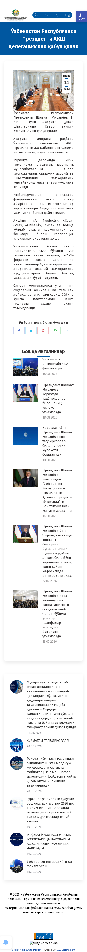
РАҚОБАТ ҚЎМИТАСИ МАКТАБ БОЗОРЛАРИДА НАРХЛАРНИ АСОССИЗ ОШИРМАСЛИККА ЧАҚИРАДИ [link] (49, 841)
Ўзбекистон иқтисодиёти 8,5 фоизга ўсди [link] (55, 363)
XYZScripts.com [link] (66, 949)
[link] (81, 16)
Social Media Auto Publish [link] (26, 949)
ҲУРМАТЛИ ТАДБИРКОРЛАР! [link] (48, 741)
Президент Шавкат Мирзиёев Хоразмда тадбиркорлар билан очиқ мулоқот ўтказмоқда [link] (58, 398)
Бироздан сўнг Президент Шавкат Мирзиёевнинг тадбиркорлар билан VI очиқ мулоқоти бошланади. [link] (58, 441)
